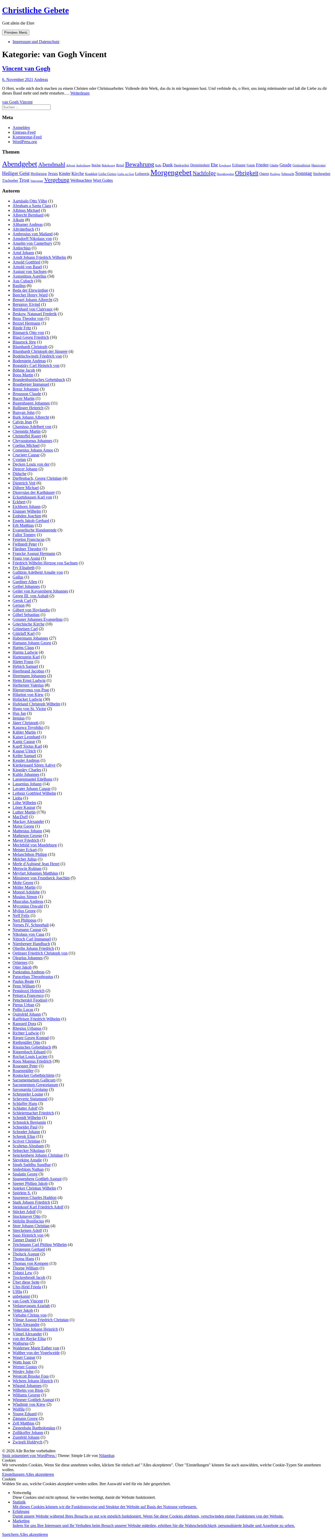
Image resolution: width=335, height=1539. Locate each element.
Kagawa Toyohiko (28, 727)
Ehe (214, 164)
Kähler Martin (24, 732)
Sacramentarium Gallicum (34, 1080)
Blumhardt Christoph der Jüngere (40, 351)
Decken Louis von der (31, 464)
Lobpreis (142, 174)
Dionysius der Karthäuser (34, 492)
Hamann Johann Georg (32, 643)
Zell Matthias (23, 1423)
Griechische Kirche (28, 624)
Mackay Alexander (28, 821)
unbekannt (21, 1296)
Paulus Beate (23, 981)
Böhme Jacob (24, 370)
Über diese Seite (26, 1282)
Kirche (77, 173)
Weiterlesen (80, 93)
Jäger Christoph (25, 723)
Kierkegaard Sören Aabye (34, 765)
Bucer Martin (24, 398)
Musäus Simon (25, 896)
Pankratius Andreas (28, 972)
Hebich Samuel (25, 666)
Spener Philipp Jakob (30, 1183)
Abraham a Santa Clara (32, 205)
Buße (158, 165)
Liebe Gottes (107, 174)
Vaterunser (36, 180)
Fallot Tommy (24, 534)
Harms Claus (23, 647)
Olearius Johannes (28, 958)
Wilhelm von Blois (28, 1390)
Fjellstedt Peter (25, 544)
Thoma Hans (23, 1258)
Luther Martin (24, 812)
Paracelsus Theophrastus (33, 976)
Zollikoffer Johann (28, 1432)
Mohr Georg (23, 882)
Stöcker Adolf (24, 1211)
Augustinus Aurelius (29, 276)
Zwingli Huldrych (27, 1442)
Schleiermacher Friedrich (33, 1113)
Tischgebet (10, 181)
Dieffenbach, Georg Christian (37, 478)
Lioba (17, 798)
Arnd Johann (23, 252)
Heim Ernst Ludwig (29, 680)
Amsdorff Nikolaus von (32, 238)
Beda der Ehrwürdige (30, 290)
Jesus (53, 173)
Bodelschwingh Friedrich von (37, 356)
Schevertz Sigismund (30, 1099)
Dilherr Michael (26, 487)
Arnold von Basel (27, 267)
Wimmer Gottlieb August (33, 1399)
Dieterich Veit (24, 483)
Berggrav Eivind (26, 304)
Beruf (120, 165)
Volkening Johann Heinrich (35, 1329)
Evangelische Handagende (35, 530)
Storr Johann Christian (31, 1226)
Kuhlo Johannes (26, 774)
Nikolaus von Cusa (28, 934)
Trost (24, 180)
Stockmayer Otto (27, 1216)
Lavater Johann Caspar (32, 788)
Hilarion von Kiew (28, 694)
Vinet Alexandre (26, 1324)
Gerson (19, 605)
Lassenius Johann (27, 784)
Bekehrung (108, 165)
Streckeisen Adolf (27, 1230)
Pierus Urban (23, 1005)
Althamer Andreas (28, 224)
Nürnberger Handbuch (31, 943)
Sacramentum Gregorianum (35, 1084)
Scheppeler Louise (28, 1094)
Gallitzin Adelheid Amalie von (38, 572)
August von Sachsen (30, 271)
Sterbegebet (321, 174)
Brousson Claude (27, 393)
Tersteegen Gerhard (29, 1249)
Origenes (20, 962)
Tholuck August (26, 1254)
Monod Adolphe (26, 892)
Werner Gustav (25, 1367)
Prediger (275, 174)
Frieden (262, 165)
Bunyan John (24, 412)
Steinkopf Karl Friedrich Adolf (38, 1207)
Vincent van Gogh (26, 68)
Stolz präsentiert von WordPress (29, 1455)
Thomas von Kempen (30, 1263)
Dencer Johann (25, 469)
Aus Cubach (23, 281)
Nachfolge (204, 173)
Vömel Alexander (27, 1334)
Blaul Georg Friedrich (31, 337)
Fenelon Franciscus (28, 539)
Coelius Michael (26, 445)
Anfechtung (83, 165)
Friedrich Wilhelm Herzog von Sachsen (45, 563)
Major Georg (23, 826)
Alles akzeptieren (39, 1474)
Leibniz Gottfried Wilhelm (34, 793)
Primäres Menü (15, 32)
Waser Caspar (24, 1357)
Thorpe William (25, 1268)
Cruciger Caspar (26, 455)
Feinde (251, 165)
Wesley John (23, 1371)
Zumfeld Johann (26, 1437)
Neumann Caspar (27, 929)
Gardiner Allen (25, 582)
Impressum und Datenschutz (36, 41)
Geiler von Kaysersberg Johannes (40, 591)
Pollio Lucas (23, 1009)
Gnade (286, 164)
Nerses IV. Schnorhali (31, 925)
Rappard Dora (24, 1023)
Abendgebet (19, 164)
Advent (70, 165)
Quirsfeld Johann (27, 1014)
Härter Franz (23, 661)
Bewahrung (139, 164)
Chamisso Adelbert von (32, 426)
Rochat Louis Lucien (30, 1056)
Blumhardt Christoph (30, 346)
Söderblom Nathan (28, 1169)
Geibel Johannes (26, 586)
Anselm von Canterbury (32, 243)
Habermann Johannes (30, 638)
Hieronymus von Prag (31, 690)
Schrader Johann (26, 1132)
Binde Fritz (22, 328)
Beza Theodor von (28, 318)
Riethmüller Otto (26, 1042)
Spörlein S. (22, 1193)
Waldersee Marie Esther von (36, 1348)
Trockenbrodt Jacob (29, 1277)
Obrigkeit (246, 172)
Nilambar (106, 1455)
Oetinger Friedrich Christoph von (40, 953)
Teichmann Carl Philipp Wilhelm (40, 1244)
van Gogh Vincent (17, 102)
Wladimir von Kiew (29, 1404)
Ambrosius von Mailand (33, 234)
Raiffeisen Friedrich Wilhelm (36, 1019)
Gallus (18, 577)
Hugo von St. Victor (29, 708)
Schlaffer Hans (25, 1103)
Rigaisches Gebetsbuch (32, 1047)
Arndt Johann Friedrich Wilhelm (39, 257)
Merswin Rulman (27, 868)
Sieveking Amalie (27, 1160)
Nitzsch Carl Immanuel (32, 939)
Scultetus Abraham (28, 1146)
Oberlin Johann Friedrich (33, 948)
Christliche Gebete (35, 10)
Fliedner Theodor (27, 549)
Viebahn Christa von (30, 1315)
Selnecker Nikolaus (29, 1150)
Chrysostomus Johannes (32, 440)
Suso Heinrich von (28, 1235)
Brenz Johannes (26, 389)
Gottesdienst (301, 165)
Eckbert (19, 502)
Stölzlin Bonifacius (28, 1221)
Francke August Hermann (34, 553)
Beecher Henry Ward (30, 295)
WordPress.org (25, 141)
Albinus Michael (26, 210)
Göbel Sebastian (26, 614)
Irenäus (19, 718)
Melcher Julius (25, 859)
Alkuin (18, 220)
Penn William (24, 986)
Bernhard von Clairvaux (33, 309)
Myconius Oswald (28, 906)
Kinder (64, 173)
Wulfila (19, 1409)
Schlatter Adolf (25, 1108)
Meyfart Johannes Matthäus (35, 873)
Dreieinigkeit (200, 165)
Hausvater (318, 165)
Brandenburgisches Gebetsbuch (39, 379)
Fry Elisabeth (24, 567)
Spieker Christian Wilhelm (34, 1188)
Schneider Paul (25, 1127)
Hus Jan (19, 713)
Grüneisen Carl (25, 629)
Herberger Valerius (28, 685)
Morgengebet (171, 172)
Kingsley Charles (27, 770)
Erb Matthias (23, 525)
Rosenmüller (23, 1070)
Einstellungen (13, 1474)
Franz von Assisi (26, 558)
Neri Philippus (24, 920)
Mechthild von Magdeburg (35, 845)
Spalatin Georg (25, 1174)
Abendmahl (51, 164)
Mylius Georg (24, 911)
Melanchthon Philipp (30, 854)
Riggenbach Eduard (29, 1052)
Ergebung (225, 165)
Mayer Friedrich (26, 840)
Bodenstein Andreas (29, 361)
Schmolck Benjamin (29, 1122)
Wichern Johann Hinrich (33, 1381)
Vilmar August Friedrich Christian (41, 1320)
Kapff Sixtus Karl (27, 746)
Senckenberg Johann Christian (38, 1155)
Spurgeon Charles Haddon (35, 1197)
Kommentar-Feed (27, 137)
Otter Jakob (22, 967)
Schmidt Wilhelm (27, 1117)
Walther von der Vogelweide (36, 1352)
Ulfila (17, 1291)
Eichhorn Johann (27, 506)
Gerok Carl (22, 600)
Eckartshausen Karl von (32, 497)
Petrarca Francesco (28, 995)
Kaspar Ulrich (24, 751)
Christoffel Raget (27, 436)
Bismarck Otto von (28, 332)
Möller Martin (24, 887)
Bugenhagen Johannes (31, 403)
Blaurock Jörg (24, 342)
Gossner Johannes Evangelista (38, 619)
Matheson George (27, 835)
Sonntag (303, 173)
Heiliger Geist (16, 173)
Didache (19, 473)
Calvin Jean (22, 422)
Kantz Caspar (24, 741)
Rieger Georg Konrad (31, 1037)
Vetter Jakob (23, 1310)
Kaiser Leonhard (26, 737)
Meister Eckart (25, 849)
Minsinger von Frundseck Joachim (41, 878)
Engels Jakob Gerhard (31, 520)
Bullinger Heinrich (28, 408)
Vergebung (56, 180)
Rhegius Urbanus (27, 1028)
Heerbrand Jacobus (28, 671)
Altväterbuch (23, 229)
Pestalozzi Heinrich (28, 990)
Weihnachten (81, 180)
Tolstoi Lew (22, 1273)
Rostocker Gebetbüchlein (33, 1075)
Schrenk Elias (24, 1136)
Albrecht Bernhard (28, 215)
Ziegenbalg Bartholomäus (34, 1428)
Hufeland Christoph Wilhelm (36, 704)
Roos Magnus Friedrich (32, 1061)
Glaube (274, 165)
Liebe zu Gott (126, 174)
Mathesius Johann (27, 831)
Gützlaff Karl (24, 633)
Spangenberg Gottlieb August (37, 1179)
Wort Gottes (103, 180)
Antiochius (22, 248)
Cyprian (19, 459)
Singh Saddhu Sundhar (32, 1164)
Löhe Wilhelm (24, 802)
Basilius (19, 285)
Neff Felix (21, 915)
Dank (168, 164)
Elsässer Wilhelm (27, 511)
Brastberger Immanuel (31, 384)
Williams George (26, 1395)
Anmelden (21, 127)
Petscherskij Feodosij (30, 1000)
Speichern (10, 1534)
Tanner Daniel (24, 1240)
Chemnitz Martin (27, 431)
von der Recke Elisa (29, 1338)
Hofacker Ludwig (27, 699)
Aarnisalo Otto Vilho (30, 201)
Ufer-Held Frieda (27, 1287)
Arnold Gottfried (26, 262)
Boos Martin (23, 375)
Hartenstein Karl (26, 657)
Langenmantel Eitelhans (32, 779)
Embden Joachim (27, 516)
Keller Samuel (24, 755)
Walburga (21, 1343)
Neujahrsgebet (225, 174)
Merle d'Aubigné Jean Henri (36, 864)
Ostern (264, 174)
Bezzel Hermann (26, 323)
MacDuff (20, 817)
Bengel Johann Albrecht (32, 299)
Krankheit (91, 174)
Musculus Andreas (28, 901)
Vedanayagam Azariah (31, 1305)
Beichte (96, 165)
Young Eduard (25, 1414)
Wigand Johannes (27, 1385)
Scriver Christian (26, 1141)
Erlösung (238, 165)
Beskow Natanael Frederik (35, 314)
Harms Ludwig (25, 652)
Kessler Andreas (26, 760)
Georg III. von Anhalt (30, 596)
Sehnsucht (287, 174)
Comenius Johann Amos (33, 450)
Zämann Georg (25, 1418)
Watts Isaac (22, 1362)
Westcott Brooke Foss (31, 1376)
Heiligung (39, 174)
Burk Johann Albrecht (31, 417)
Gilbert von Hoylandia (31, 610)
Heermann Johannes (29, 676)
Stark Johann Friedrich (31, 1202)
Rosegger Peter (25, 1066)
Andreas (41, 79)
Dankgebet (181, 165)
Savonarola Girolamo (30, 1089)
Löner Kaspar (24, 807)
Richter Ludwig (26, 1033)
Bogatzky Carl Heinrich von (36, 365)
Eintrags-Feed (24, 132)
